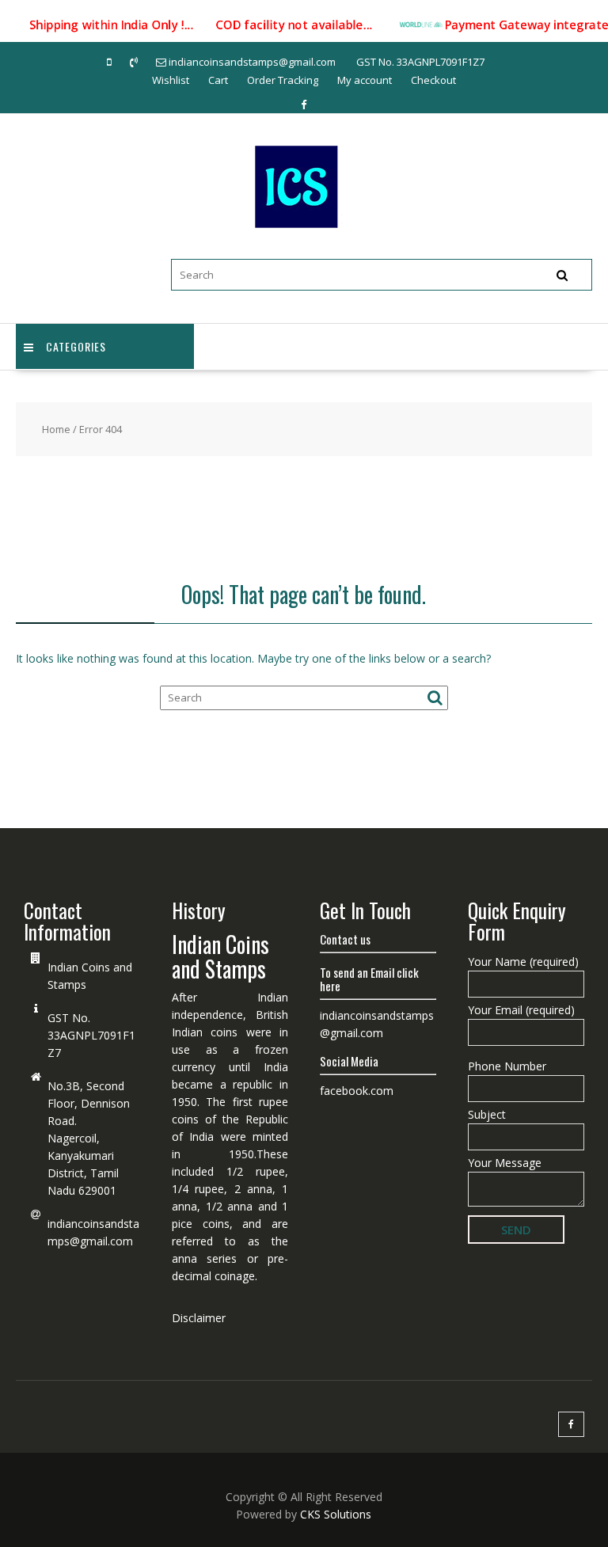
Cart (218, 80)
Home (56, 429)
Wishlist (170, 80)
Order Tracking (282, 80)
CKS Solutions (335, 1514)
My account (364, 80)
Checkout (433, 80)
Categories (76, 346)
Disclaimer (199, 1317)
